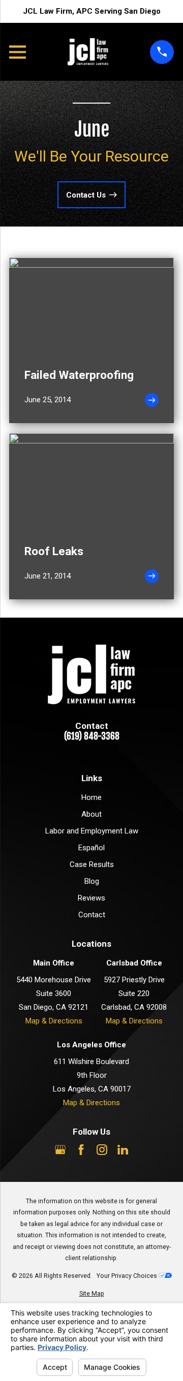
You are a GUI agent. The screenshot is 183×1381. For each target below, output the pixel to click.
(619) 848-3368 (91, 736)
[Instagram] (102, 1149)
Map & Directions (53, 1020)
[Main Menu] (17, 52)
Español (91, 847)
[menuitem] (91, 1294)
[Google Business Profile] (60, 1149)
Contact (91, 914)
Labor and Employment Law (91, 831)
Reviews (91, 898)
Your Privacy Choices (128, 1275)
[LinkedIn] (122, 1149)
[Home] (88, 51)
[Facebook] (81, 1149)
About (91, 814)
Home (91, 797)
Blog (91, 881)
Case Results (92, 864)
